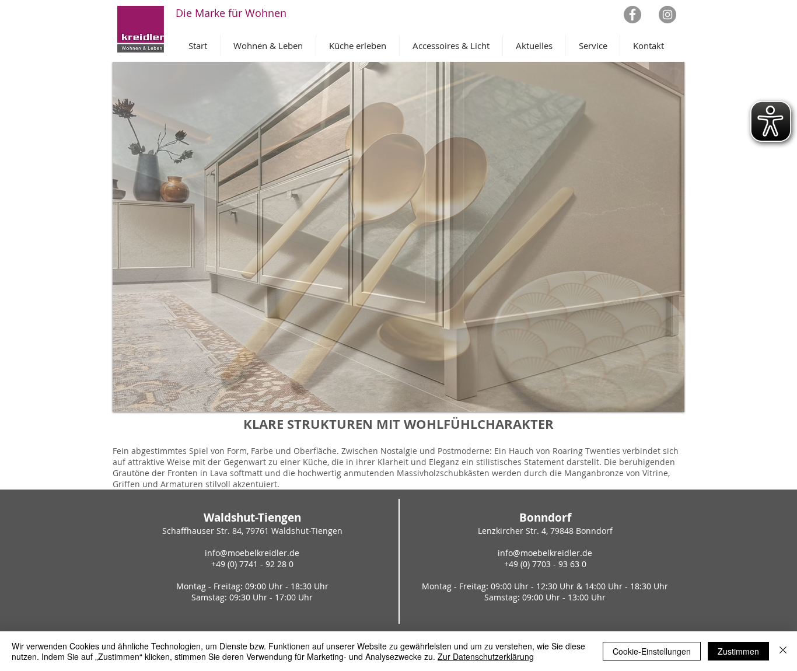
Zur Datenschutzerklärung (486, 656)
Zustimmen (738, 651)
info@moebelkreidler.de (252, 552)
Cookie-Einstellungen (652, 651)
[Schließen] (783, 651)
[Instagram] (667, 14)
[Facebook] (632, 14)
